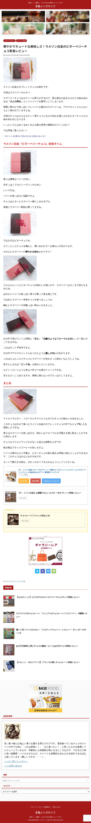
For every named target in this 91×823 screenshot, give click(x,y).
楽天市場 (35, 481)
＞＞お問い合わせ (13, 765)
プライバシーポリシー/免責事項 (40, 807)
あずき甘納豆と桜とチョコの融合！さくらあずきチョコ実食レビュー (47, 646)
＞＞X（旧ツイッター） (16, 761)
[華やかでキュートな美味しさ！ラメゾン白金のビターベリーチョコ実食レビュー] (48, 571)
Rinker (25, 474)
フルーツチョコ (11, 581)
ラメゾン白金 (21, 581)
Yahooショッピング (51, 481)
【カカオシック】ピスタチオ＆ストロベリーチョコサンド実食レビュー (48, 597)
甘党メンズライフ (45, 6)
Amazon (23, 481)
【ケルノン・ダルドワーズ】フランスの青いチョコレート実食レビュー (48, 662)
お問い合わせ (56, 807)
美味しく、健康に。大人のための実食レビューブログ (45, 817)
